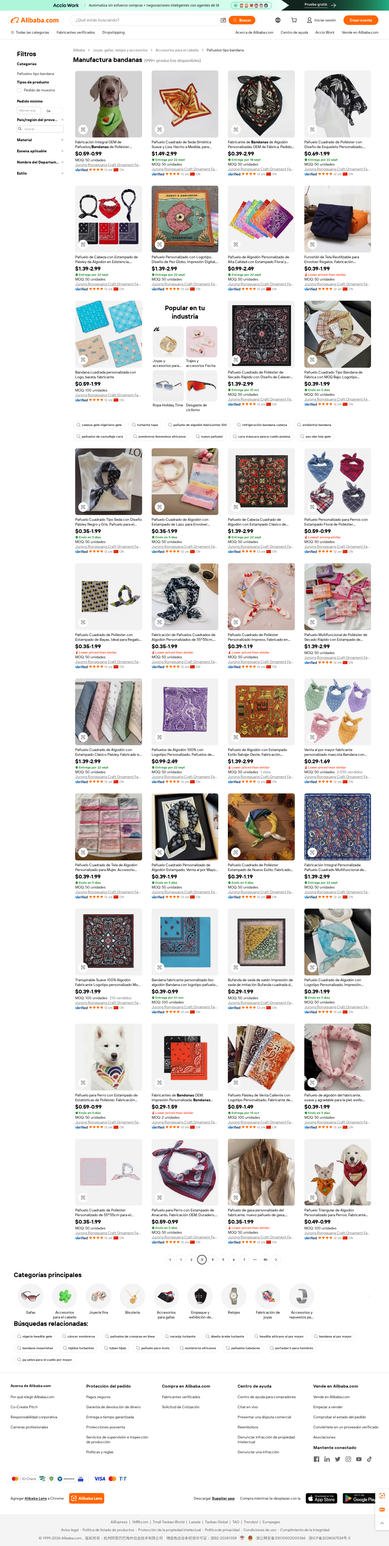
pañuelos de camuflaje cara (102, 436)
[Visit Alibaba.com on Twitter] (337, 1459)
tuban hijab (117, 1348)
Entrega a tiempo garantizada (110, 1417)
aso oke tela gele (318, 436)
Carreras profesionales (29, 1427)
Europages (271, 1522)
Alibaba (79, 50)
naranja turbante (183, 1336)
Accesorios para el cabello (177, 50)
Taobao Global (216, 1522)
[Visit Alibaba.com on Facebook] (316, 1459)
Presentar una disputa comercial (264, 1417)
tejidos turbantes (81, 1348)
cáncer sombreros (81, 1336)
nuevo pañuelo (212, 436)
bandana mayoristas (37, 1348)
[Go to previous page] (170, 1259)
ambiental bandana (316, 425)
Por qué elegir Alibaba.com (32, 1397)
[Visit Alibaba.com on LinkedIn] (327, 1459)
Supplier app (223, 1498)
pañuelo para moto (155, 1348)
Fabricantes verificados (181, 1397)
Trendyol (251, 1522)
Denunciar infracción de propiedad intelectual (266, 1439)
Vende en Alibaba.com (331, 1397)
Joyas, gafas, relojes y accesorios (120, 50)
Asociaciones (324, 1437)
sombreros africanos (200, 1348)
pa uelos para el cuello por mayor (47, 1360)
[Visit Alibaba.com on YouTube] (359, 1459)
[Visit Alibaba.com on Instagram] (348, 1459)
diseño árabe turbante (227, 1336)
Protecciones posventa (105, 1427)
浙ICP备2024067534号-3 (329, 1538)
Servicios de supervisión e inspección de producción (117, 1439)
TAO (235, 1522)
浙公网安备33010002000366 (281, 1538)
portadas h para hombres (294, 1348)
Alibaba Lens (36, 1498)
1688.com (140, 1522)
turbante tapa (147, 425)
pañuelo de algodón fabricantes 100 (200, 425)
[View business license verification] (242, 1538)
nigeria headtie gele (37, 1336)
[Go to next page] (276, 1259)
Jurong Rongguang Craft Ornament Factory (108, 165)
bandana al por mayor (335, 1336)
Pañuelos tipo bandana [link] (225, 50)
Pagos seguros (98, 1397)
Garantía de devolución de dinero (113, 1407)
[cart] (295, 21)
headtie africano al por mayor (282, 1336)
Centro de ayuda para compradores (267, 1397)
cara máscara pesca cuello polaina (264, 436)
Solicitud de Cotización (181, 1407)
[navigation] (40, 656)
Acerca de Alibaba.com (31, 1386)
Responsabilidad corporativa (34, 1417)
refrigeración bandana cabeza (264, 425)
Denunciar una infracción (258, 1452)
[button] (223, 20)
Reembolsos (248, 1427)
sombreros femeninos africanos (162, 436)
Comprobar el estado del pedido (339, 1417)
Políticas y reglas (100, 1452)
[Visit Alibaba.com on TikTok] (369, 1459)
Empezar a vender (328, 1407)
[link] (382, 1496)
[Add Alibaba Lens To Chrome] (86, 1498)
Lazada (194, 1522)
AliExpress (119, 1522)
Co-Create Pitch (24, 1407)
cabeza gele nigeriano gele (102, 425)
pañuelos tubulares (245, 1348)
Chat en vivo (248, 1407)
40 (266, 1259)
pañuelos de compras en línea (132, 1336)
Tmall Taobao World (168, 1522)
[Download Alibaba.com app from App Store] (321, 1498)
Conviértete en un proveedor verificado (345, 1427)
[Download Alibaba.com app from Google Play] (360, 1498)
